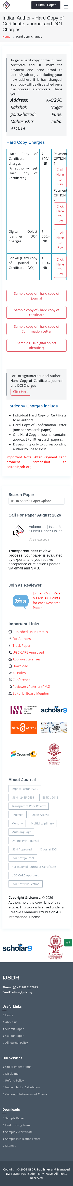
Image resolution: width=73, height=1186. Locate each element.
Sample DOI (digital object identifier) (36, 345)
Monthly (17, 823)
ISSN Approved (22, 849)
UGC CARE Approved (28, 652)
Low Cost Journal (23, 858)
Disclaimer (12, 1073)
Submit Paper (46, 5)
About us (11, 1022)
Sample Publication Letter (22, 1138)
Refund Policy (14, 1080)
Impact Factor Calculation (22, 1087)
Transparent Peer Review (29, 806)
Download (20, 666)
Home (6, 36)
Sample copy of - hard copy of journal (36, 296)
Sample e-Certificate (19, 1132)
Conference (21, 680)
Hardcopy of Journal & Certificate (34, 867)
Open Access (40, 815)
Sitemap (10, 1145)
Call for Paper (14, 1035)
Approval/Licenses (26, 659)
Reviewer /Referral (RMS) (31, 686)
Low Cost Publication (26, 884)
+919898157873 (27, 987)
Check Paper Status (18, 1066)
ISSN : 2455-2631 (23, 797)
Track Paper (21, 645)
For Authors (21, 638)
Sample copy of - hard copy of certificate (36, 312)
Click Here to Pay (60, 176)
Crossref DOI (48, 849)
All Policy (19, 673)
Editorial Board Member (30, 693)
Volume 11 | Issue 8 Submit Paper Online (45, 529)
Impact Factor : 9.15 (25, 789)
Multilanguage (21, 832)
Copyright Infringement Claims (26, 1094)
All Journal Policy (16, 1042)
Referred (18, 815)
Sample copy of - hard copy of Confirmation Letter (36, 329)
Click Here (20, 391)
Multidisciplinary (42, 823)
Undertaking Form (17, 1125)
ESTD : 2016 (50, 797)
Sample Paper (14, 1118)
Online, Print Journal (25, 841)
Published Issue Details (30, 632)
